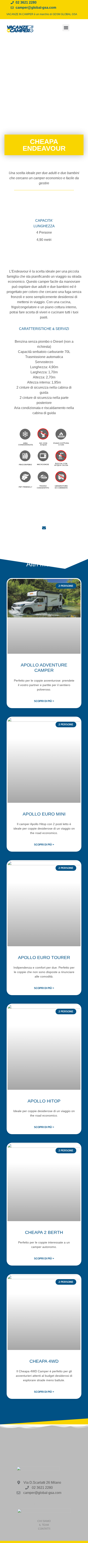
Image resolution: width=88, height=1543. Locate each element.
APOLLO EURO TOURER (44, 957)
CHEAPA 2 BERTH (44, 1232)
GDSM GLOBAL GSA (65, 14)
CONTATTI (44, 1528)
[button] (65, 27)
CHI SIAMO (44, 1521)
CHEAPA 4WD (44, 1361)
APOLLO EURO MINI (44, 813)
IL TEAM (44, 1524)
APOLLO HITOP (44, 1100)
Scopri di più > (44, 701)
